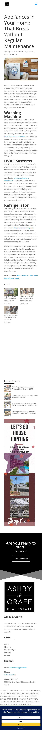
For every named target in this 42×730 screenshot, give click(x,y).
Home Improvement (11, 54)
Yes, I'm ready (21, 558)
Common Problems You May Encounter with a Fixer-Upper (26, 299)
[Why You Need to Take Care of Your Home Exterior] (11, 292)
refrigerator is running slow (23, 228)
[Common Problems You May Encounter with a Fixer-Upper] (27, 292)
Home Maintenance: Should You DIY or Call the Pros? (11, 317)
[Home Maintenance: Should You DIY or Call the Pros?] (11, 310)
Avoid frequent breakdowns (14, 136)
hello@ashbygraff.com (18, 668)
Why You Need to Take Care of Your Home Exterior (10, 299)
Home (6, 644)
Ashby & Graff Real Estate (14, 51)
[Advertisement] (21, 348)
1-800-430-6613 (10, 675)
